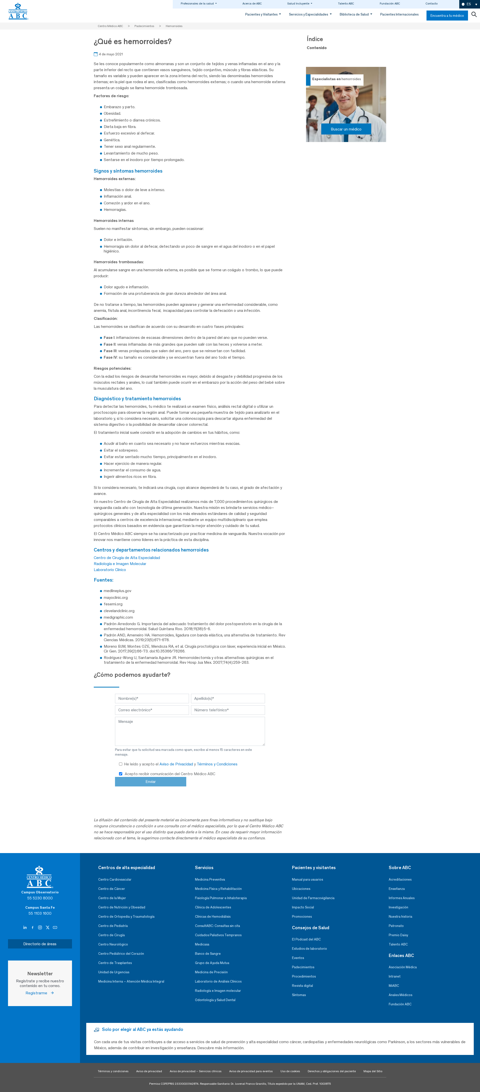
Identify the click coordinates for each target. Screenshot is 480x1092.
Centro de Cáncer (111, 889)
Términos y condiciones (113, 1071)
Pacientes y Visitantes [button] (261, 14)
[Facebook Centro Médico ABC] (33, 927)
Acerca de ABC (252, 3)
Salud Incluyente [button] (298, 3)
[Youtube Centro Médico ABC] (55, 927)
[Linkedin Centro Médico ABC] (25, 927)
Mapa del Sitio (373, 1071)
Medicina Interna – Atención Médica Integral (131, 981)
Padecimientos (303, 967)
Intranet (394, 976)
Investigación (398, 907)
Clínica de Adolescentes (213, 907)
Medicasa (202, 944)
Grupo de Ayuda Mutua (212, 963)
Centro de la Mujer (112, 898)
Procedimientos (304, 976)
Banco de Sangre (208, 953)
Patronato (396, 926)
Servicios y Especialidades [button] (309, 14)
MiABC (394, 986)
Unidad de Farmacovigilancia (313, 898)
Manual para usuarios (307, 879)
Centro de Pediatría (113, 926)
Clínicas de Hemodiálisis (212, 916)
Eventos (298, 958)
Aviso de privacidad (149, 1071)
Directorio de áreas (39, 943)
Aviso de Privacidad (177, 764)
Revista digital (302, 986)
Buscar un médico (346, 129)
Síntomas (299, 995)
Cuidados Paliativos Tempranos (218, 935)
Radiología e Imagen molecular (218, 991)
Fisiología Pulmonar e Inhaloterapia (221, 898)
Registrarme (38, 993)
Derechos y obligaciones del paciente (332, 1071)
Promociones (302, 916)
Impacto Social (303, 907)
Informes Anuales (401, 898)
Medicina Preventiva (210, 879)
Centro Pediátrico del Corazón (121, 953)
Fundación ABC (390, 3)
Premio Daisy (398, 935)
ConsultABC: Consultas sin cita (217, 926)
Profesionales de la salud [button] (197, 3)
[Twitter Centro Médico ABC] (48, 927)
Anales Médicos (400, 995)
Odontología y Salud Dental (215, 1000)
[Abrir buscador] (474, 16)
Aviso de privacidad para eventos (251, 1071)
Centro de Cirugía (111, 935)
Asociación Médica (403, 967)
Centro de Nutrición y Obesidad (121, 907)
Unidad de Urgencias (113, 972)
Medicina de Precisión (211, 972)
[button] (469, 4)
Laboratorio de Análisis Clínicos (218, 981)
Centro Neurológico (113, 944)
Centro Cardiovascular (115, 879)
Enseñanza (397, 889)
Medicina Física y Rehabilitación (218, 889)
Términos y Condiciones (217, 764)
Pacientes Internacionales (399, 14)
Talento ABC (346, 3)
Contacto (432, 3)
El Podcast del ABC (306, 939)
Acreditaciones (400, 879)
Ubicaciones (301, 889)
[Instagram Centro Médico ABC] (40, 927)
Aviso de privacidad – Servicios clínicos (196, 1071)
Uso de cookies (290, 1071)
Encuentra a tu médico (447, 16)
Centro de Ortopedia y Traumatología (126, 916)
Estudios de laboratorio (309, 948)
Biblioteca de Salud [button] (355, 14)
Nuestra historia (400, 916)
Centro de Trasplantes (115, 963)
